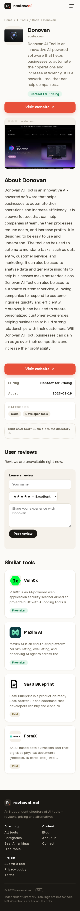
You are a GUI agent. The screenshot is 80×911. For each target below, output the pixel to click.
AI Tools (22, 20)
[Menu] (72, 6)
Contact (48, 843)
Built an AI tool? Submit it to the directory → (39, 431)
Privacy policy (15, 869)
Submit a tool (14, 863)
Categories (13, 837)
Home (8, 20)
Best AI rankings (17, 843)
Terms (9, 874)
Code (35, 20)
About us (49, 837)
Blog (45, 832)
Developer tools (36, 414)
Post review (23, 534)
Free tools (12, 849)
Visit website (37, 107)
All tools (11, 832)
